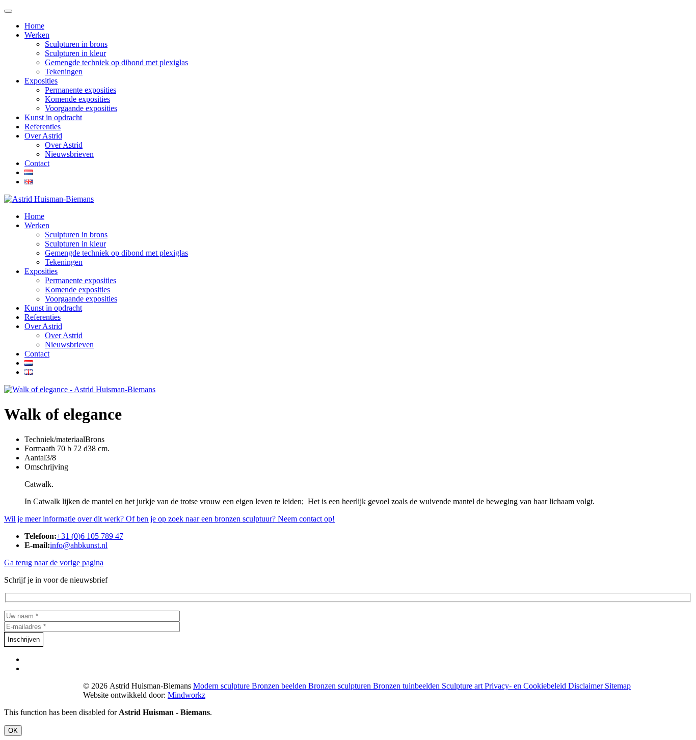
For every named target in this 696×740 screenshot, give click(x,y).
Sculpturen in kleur (75, 53)
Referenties (42, 126)
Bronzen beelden (280, 685)
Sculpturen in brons (76, 44)
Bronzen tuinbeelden (407, 685)
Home (34, 25)
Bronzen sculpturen (340, 685)
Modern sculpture (222, 685)
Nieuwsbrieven (69, 154)
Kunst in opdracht (53, 117)
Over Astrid (43, 135)
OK (13, 730)
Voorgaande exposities (81, 108)
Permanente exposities (80, 90)
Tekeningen (64, 71)
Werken (36, 35)
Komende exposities (77, 99)
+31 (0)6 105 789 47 (90, 536)
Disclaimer (586, 685)
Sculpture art (463, 685)
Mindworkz (186, 695)
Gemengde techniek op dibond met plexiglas (116, 62)
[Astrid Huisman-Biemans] (49, 199)
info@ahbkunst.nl (79, 545)
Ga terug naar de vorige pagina (53, 562)
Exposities (41, 80)
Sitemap (618, 685)
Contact (36, 163)
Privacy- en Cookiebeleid (526, 685)
